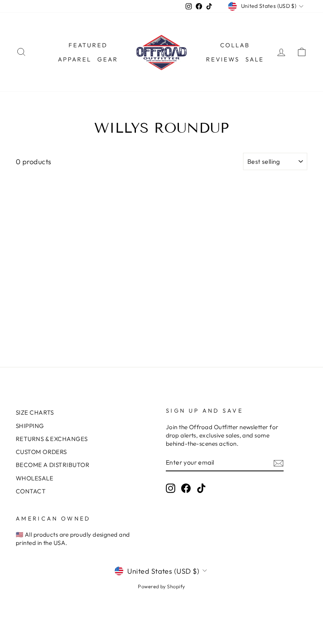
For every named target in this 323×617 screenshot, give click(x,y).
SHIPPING (30, 426)
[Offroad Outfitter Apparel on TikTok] (201, 488)
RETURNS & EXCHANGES (52, 439)
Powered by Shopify (161, 586)
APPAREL (74, 59)
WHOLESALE (34, 478)
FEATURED (88, 45)
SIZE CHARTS (35, 412)
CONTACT (31, 491)
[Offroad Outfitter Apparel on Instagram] (170, 488)
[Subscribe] (278, 463)
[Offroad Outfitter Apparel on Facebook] (186, 488)
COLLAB (235, 45)
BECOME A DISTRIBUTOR (52, 465)
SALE (254, 59)
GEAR (107, 59)
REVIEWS (222, 59)
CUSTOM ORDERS (41, 452)
